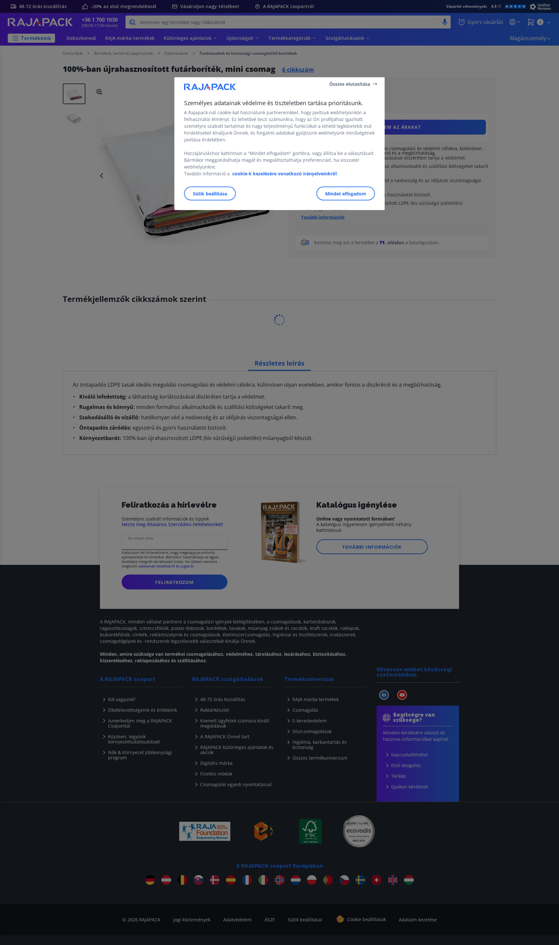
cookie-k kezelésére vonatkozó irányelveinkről (284, 173)
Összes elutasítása (349, 84)
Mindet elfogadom (345, 194)
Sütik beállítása (210, 194)
